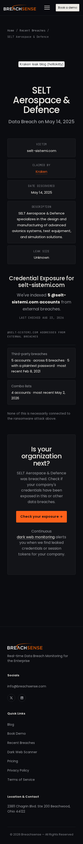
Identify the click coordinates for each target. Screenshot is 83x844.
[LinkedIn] (22, 698)
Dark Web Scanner (22, 752)
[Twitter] (11, 698)
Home (10, 30)
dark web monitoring (36, 537)
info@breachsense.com (26, 686)
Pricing (12, 761)
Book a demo (67, 7)
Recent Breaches (32, 30)
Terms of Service (21, 779)
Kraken (41, 171)
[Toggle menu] (47, 8)
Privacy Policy (18, 770)
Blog (10, 724)
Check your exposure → (41, 516)
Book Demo (16, 733)
